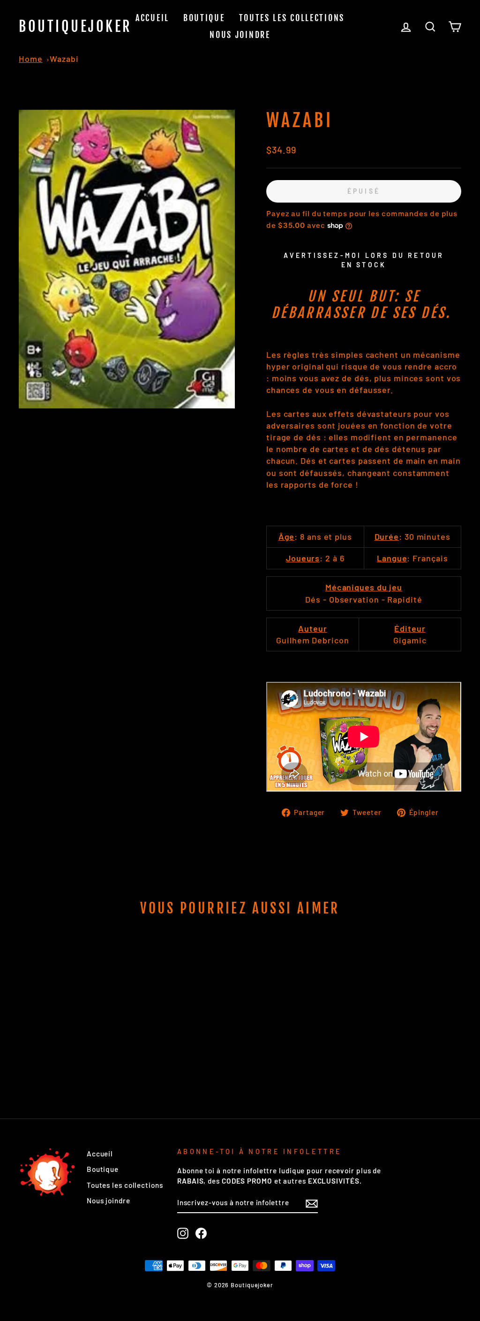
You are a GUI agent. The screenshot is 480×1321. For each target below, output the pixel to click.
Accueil (152, 18)
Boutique (204, 18)
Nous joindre (240, 35)
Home (31, 58)
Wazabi (64, 58)
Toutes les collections (292, 18)
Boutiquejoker (75, 26)
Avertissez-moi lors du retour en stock (364, 260)
